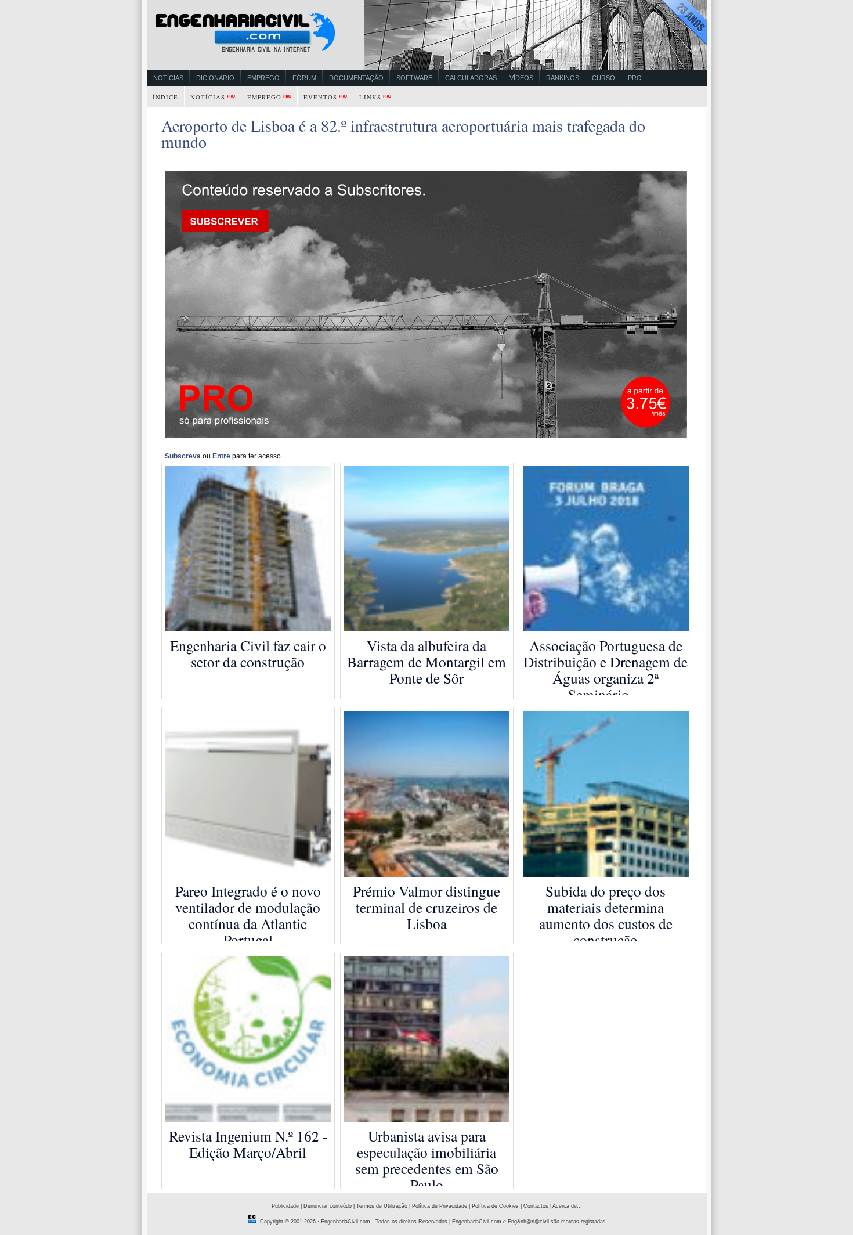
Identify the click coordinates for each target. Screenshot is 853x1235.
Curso (603, 77)
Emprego (263, 77)
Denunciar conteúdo (327, 1206)
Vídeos (521, 77)
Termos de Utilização (381, 1206)
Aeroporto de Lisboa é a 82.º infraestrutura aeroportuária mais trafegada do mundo (403, 133)
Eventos (320, 97)
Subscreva (183, 456)
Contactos (535, 1206)
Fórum (304, 77)
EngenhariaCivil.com (345, 1222)
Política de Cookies (495, 1206)
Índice (165, 97)
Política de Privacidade (439, 1206)
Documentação (356, 77)
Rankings (562, 77)
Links (370, 97)
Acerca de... (567, 1206)
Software (414, 77)
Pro (635, 77)
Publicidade (285, 1206)
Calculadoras (471, 77)
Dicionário (215, 77)
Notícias (168, 77)
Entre (221, 456)
